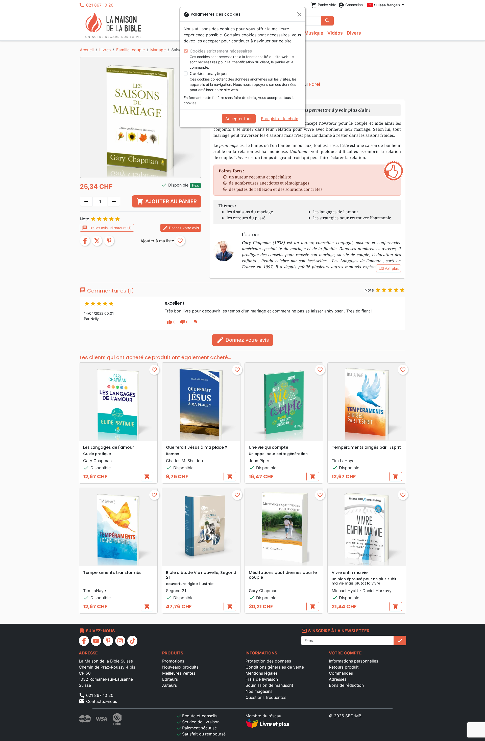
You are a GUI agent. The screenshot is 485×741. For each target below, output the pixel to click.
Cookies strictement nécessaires (221, 51)
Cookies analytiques (209, 73)
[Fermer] (299, 14)
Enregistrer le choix (279, 118)
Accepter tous (238, 118)
